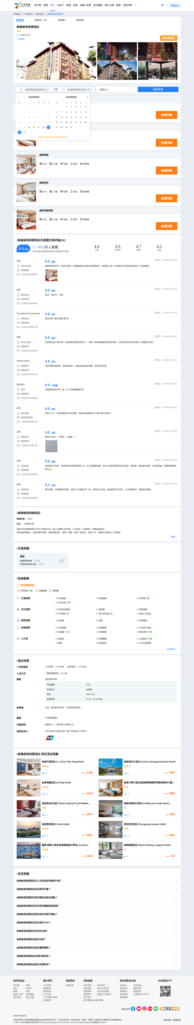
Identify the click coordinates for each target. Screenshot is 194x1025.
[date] (35, 89)
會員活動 (137, 985)
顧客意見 (137, 988)
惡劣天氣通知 (103, 991)
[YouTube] (138, 1009)
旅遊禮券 (87, 991)
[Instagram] (144, 1009)
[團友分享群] (169, 1009)
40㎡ (45, 191)
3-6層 (55, 163)
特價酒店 (17, 13)
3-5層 (55, 191)
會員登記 (124, 988)
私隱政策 (47, 1000)
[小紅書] (150, 1009)
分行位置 (47, 994)
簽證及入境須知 (104, 994)
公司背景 (47, 985)
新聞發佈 (47, 991)
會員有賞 (124, 994)
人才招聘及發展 (50, 997)
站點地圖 (167, 1019)
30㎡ (45, 219)
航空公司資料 (103, 988)
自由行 (60, 5)
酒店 (52, 5)
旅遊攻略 (127, 5)
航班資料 (101, 985)
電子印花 (87, 997)
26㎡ (45, 163)
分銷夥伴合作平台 (141, 994)
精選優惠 (124, 997)
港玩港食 (17, 997)
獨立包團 (109, 5)
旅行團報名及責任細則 (93, 1000)
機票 (45, 5)
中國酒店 (29, 13)
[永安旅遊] (22, 5)
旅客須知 (87, 985)
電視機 (86, 163)
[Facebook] (133, 1009)
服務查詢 (137, 991)
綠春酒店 (40, 13)
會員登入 (124, 985)
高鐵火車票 (85, 5)
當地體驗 (98, 5)
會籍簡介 (124, 991)
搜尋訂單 (175, 5)
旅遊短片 (87, 994)
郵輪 (68, 5)
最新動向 (47, 988)
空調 (65, 163)
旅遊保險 (87, 988)
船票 (75, 5)
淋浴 (75, 163)
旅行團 (37, 5)
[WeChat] (156, 1009)
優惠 (118, 5)
